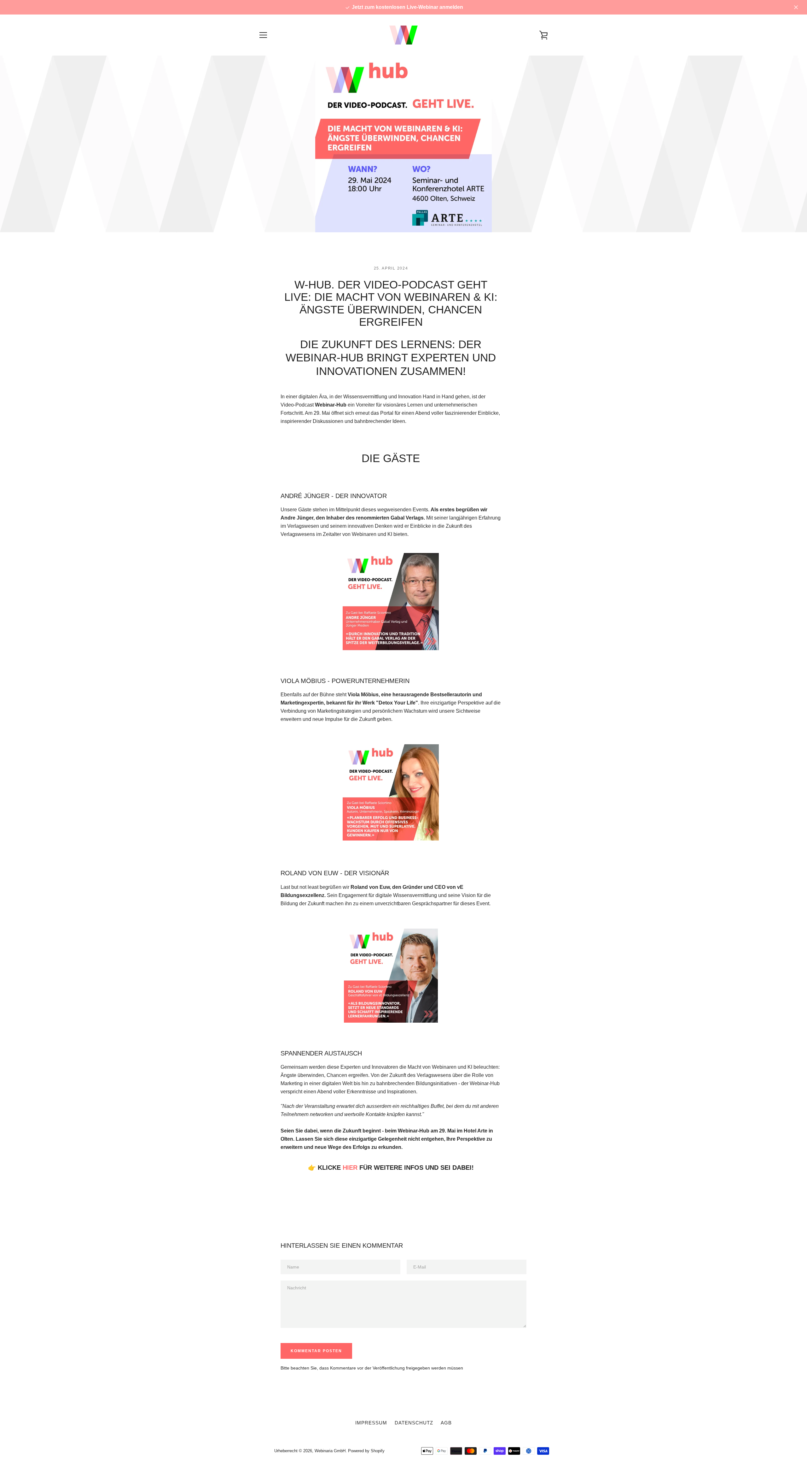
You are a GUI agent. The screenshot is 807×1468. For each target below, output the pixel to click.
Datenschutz (414, 1422)
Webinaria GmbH (330, 1450)
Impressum (371, 1422)
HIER (350, 1167)
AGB (446, 1422)
